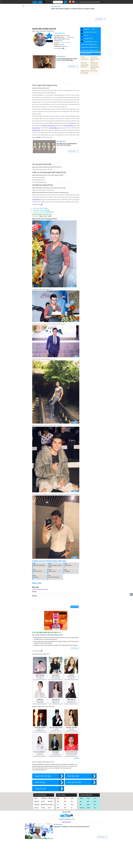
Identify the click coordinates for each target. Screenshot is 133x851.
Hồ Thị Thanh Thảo (71, 752)
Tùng (88, 798)
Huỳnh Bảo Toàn (94, 62)
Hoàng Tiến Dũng (68, 125)
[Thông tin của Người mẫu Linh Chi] (71, 673)
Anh (95, 804)
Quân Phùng (83, 62)
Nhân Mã (36, 801)
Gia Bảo (38, 137)
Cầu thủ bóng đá (71, 753)
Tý (57, 804)
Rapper (40, 729)
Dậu (58, 801)
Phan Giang (55, 752)
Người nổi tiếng (35, 31)
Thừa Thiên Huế (40, 730)
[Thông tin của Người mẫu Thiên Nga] (40, 697)
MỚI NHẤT (96, 2)
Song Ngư (36, 804)
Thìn (65, 807)
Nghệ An (56, 702)
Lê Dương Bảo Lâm (54, 127)
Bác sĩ (40, 753)
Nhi (81, 804)
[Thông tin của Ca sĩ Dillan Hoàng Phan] (55, 725)
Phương (82, 807)
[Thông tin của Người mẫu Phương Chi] (55, 697)
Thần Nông (50, 798)
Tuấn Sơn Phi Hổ (85, 59)
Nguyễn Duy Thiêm (85, 70)
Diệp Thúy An (71, 699)
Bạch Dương (44, 804)
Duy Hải (82, 57)
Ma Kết (43, 801)
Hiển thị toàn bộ (75, 648)
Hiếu (95, 801)
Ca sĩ (76, 2)
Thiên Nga (40, 699)
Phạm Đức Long (36, 130)
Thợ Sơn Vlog (93, 57)
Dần (72, 804)
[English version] (73, 3)
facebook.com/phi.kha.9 (65, 42)
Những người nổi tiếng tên (40, 208)
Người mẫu (91, 2)
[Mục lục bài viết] (131, 594)
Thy (95, 807)
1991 (94, 29)
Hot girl (81, 2)
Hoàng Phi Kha (50, 31)
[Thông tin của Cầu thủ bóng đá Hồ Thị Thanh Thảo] (71, 750)
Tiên (88, 801)
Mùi (65, 798)
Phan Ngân (55, 675)
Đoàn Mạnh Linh (94, 65)
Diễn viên (85, 2)
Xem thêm (76, 758)
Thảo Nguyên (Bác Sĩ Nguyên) (40, 752)
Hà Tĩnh (71, 678)
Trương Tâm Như (71, 727)
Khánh (88, 807)
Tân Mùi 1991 (36, 199)
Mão (58, 807)
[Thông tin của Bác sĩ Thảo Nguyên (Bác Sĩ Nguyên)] (40, 750)
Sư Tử (49, 807)
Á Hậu (71, 729)
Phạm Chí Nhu (93, 70)
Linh (95, 798)
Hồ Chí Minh (55, 678)
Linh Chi (71, 675)
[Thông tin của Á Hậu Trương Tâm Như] (71, 725)
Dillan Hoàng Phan (55, 727)
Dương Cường (36, 127)
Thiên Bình (43, 798)
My (80, 801)
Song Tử (36, 807)
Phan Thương (40, 675)
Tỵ (71, 807)
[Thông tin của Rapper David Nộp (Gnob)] (40, 725)
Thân (72, 798)
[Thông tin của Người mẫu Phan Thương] (40, 673)
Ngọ (58, 798)
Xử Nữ (36, 798)
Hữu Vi (73, 123)
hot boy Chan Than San (48, 125)
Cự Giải (95, 41)
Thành (81, 798)
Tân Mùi (91, 38)
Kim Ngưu (50, 804)
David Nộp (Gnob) (40, 727)
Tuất (65, 801)
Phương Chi (56, 699)
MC (56, 753)
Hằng (88, 804)
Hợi (72, 801)
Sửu (65, 804)
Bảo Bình (50, 801)
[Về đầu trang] (132, 850)
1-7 (66, 37)
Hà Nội (40, 702)
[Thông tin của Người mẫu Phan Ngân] (55, 673)
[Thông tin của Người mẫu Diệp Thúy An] (71, 697)
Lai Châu (40, 678)
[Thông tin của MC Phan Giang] (55, 750)
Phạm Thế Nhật (84, 73)
